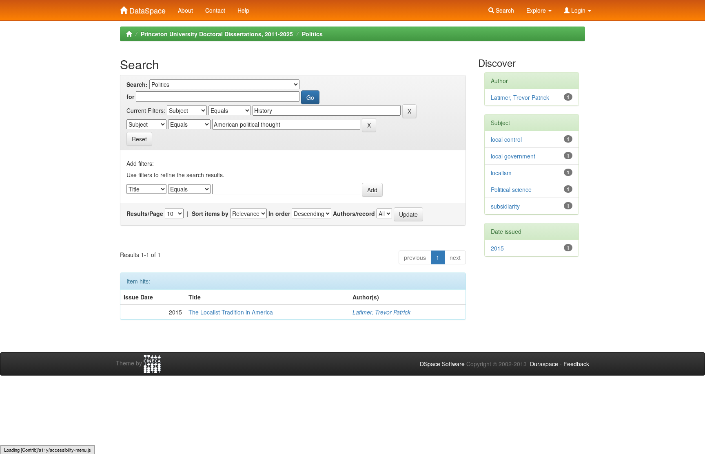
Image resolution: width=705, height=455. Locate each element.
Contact (215, 10)
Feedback (576, 364)
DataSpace (146, 8)
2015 (497, 248)
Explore (537, 10)
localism (501, 173)
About (185, 10)
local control (506, 139)
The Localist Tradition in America (230, 312)
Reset (139, 139)
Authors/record (354, 213)
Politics (312, 34)
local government (513, 156)
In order (279, 213)
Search (504, 10)
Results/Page (144, 213)
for (130, 96)
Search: (137, 84)
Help (243, 10)
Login (578, 10)
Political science (511, 189)
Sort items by (210, 213)
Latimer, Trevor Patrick (381, 312)
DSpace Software (442, 364)
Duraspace (544, 364)
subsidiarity (505, 206)
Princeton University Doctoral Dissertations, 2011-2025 (217, 34)
